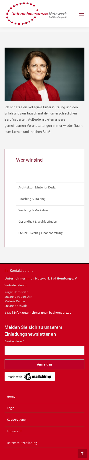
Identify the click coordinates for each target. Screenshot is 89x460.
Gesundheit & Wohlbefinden (37, 221)
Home (11, 396)
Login (10, 408)
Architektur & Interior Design (37, 187)
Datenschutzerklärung (22, 443)
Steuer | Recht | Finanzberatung (40, 233)
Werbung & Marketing (33, 210)
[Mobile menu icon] (81, 13)
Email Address (14, 341)
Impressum (14, 431)
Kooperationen (17, 419)
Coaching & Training (31, 199)
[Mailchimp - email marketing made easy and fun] (30, 380)
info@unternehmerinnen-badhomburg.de (42, 312)
